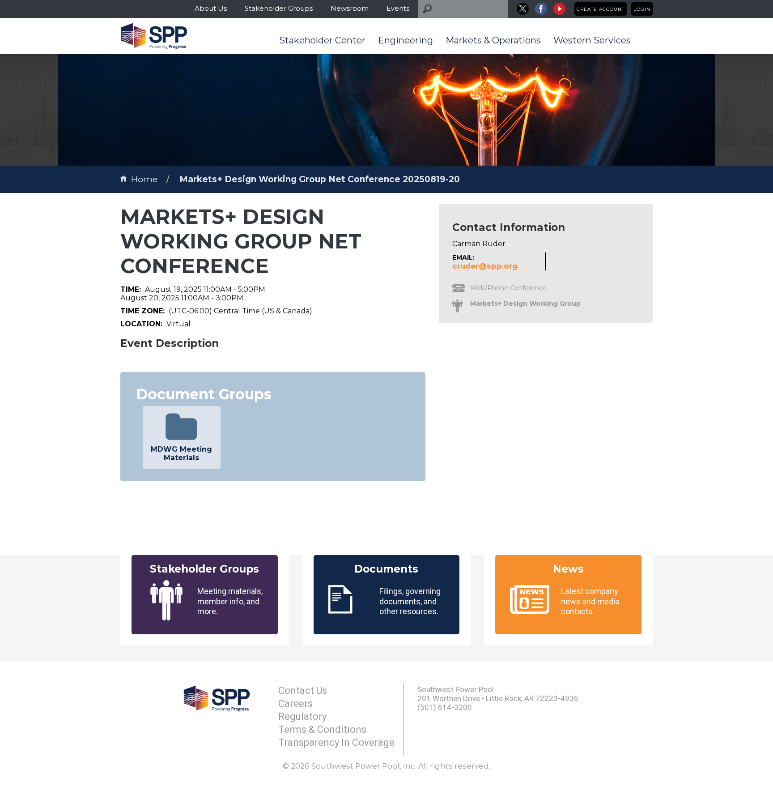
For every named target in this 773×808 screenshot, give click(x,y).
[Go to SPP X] (523, 9)
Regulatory (302, 716)
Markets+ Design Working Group (525, 303)
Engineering (405, 40)
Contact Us (302, 690)
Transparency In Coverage (336, 742)
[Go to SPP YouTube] (559, 9)
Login (641, 9)
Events (397, 8)
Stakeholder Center (322, 40)
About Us (211, 8)
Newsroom (350, 8)
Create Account (600, 9)
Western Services (592, 40)
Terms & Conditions (322, 729)
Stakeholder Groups (279, 8)
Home (144, 179)
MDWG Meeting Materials (181, 453)
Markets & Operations (493, 40)
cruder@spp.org (485, 265)
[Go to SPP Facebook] (541, 9)
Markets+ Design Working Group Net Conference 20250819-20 (319, 179)
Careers (295, 703)
